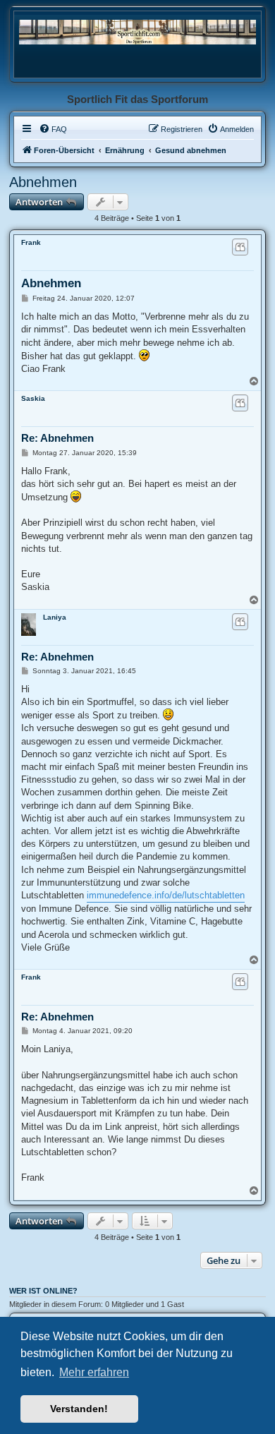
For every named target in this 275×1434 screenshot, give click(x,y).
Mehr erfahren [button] (94, 1372)
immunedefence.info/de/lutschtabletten (166, 895)
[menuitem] (53, 129)
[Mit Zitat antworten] (240, 247)
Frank (31, 242)
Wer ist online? (43, 1291)
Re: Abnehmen (57, 438)
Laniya (54, 617)
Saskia (33, 398)
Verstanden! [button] (79, 1408)
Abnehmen (43, 182)
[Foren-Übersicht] (137, 31)
